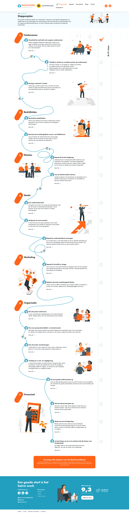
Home (19, 13)
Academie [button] (59, 7)
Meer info (30, 50)
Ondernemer (31, 35)
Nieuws (40, 491)
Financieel (29, 394)
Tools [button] (92, 4)
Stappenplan (63, 4)
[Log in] (110, 6)
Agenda (71, 4)
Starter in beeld (41, 496)
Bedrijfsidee (30, 112)
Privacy (24, 511)
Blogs (86, 4)
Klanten (28, 154)
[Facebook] (19, 493)
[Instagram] (26, 493)
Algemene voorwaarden (33, 511)
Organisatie (30, 302)
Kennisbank (79, 4)
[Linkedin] (23, 493)
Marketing (29, 257)
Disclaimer (43, 511)
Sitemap (19, 511)
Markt (27, 195)
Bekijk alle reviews (87, 497)
